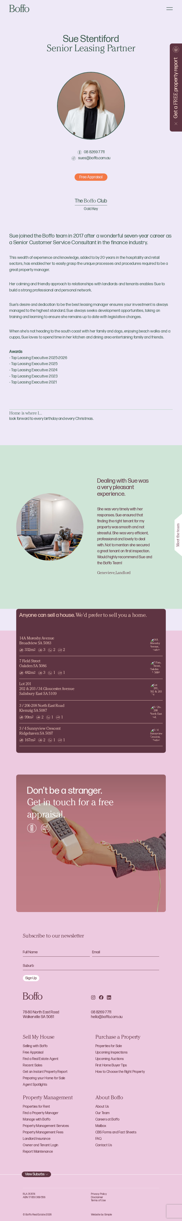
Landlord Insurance (36, 1139)
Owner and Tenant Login (40, 1145)
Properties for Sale (108, 1046)
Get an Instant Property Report (45, 1072)
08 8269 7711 (94, 152)
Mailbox (100, 1126)
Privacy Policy (99, 1194)
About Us (102, 1107)
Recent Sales (32, 1065)
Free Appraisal (33, 1052)
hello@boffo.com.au (107, 1017)
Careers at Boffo (107, 1119)
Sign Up (31, 978)
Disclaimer (97, 1197)
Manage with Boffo (36, 1119)
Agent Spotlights (35, 1085)
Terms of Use (98, 1200)
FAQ (98, 1139)
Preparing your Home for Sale (44, 1078)
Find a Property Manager (40, 1113)
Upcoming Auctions (109, 1059)
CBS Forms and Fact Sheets (115, 1132)
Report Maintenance (38, 1152)
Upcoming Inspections (111, 1052)
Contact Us (103, 1145)
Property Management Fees (43, 1132)
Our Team (102, 1113)
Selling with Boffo (35, 1046)
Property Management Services (46, 1126)
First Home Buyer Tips (111, 1065)
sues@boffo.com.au (94, 158)
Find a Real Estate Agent (40, 1059)
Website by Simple (101, 1214)
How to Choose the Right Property (120, 1072)
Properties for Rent (36, 1107)
